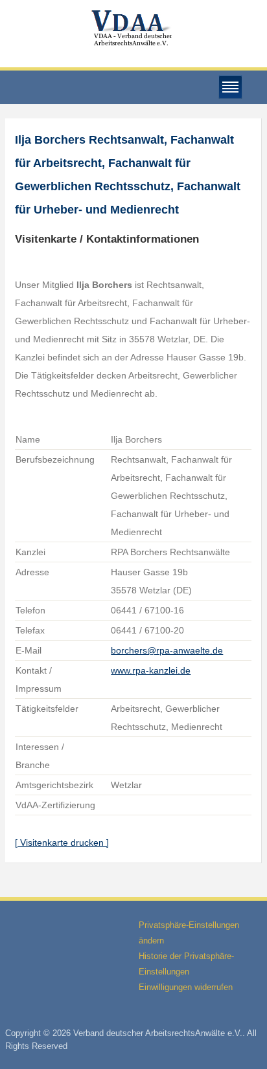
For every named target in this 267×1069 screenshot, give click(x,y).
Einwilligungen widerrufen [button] (186, 987)
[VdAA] (133, 28)
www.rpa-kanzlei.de (151, 670)
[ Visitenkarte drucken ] (62, 842)
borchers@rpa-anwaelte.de (167, 650)
